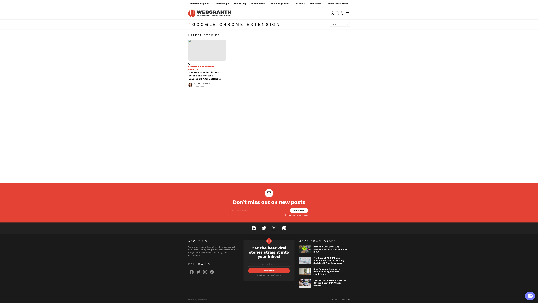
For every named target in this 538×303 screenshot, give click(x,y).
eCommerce (258, 3)
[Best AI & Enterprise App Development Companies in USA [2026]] (305, 249)
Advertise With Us (338, 3)
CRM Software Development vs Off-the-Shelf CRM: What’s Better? (329, 283)
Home (334, 300)
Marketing (240, 3)
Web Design (222, 3)
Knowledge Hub (279, 3)
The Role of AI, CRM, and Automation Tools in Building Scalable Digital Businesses (328, 260)
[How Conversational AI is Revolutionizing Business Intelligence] (305, 271)
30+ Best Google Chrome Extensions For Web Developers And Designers (204, 75)
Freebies (192, 66)
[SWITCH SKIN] (342, 13)
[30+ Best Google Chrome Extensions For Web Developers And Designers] (207, 50)
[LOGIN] (332, 13)
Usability (193, 69)
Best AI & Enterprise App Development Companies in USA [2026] (330, 249)
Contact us (345, 300)
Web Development (200, 3)
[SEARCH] (337, 13)
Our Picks (299, 3)
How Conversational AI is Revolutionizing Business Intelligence (326, 272)
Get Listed (316, 3)
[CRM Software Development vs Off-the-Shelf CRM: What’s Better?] (305, 283)
